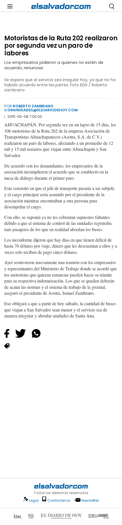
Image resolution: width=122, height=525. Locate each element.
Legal (34, 500)
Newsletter (90, 500)
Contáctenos (58, 500)
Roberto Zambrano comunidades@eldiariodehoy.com (41, 108)
